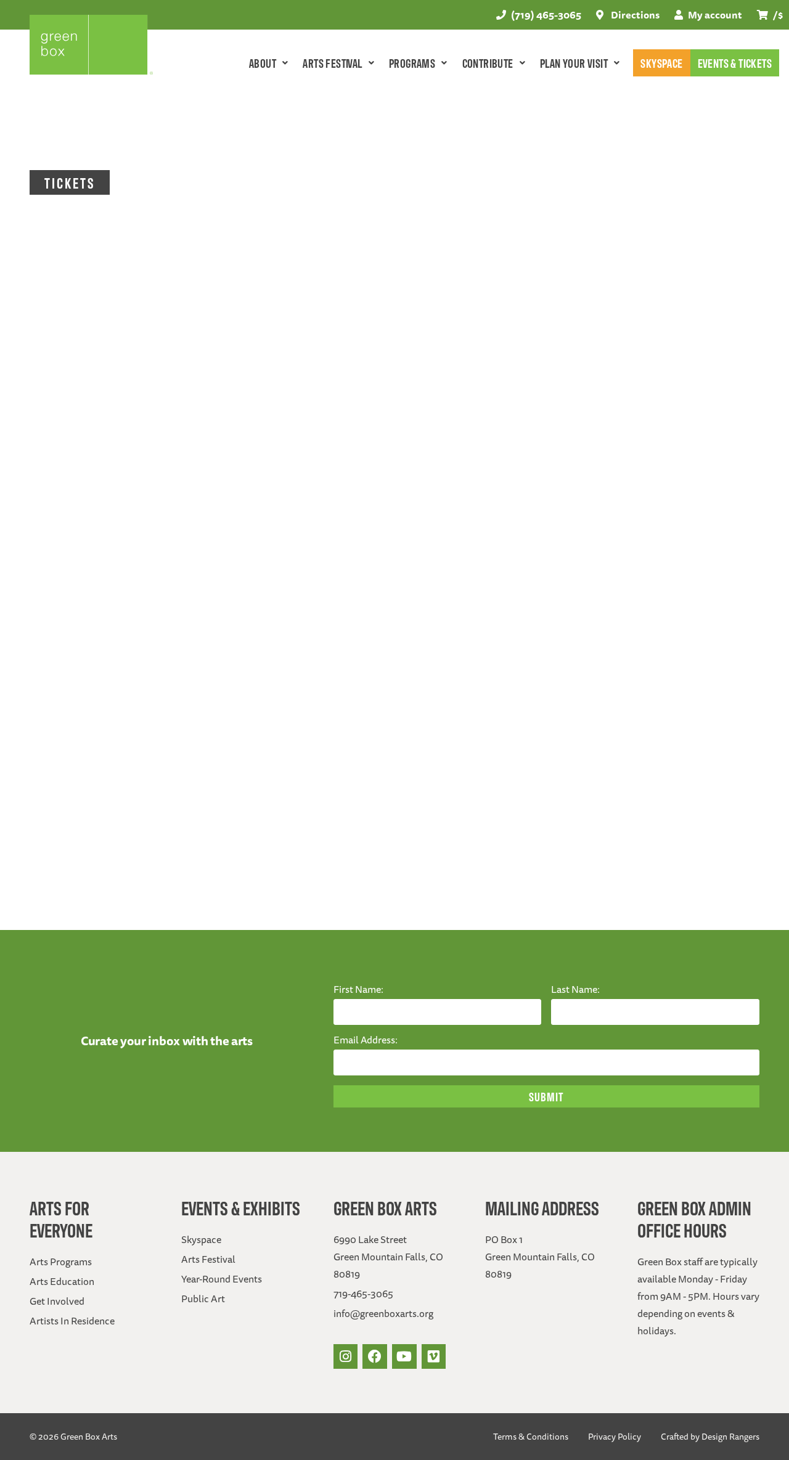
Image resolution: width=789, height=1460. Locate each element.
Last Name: (575, 989)
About (262, 62)
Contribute (487, 62)
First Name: (358, 989)
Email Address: (365, 1040)
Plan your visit (574, 62)
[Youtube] (404, 1356)
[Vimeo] (434, 1356)
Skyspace (661, 62)
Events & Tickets (735, 62)
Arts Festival (332, 62)
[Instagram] (345, 1356)
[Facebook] (374, 1356)
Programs (412, 62)
